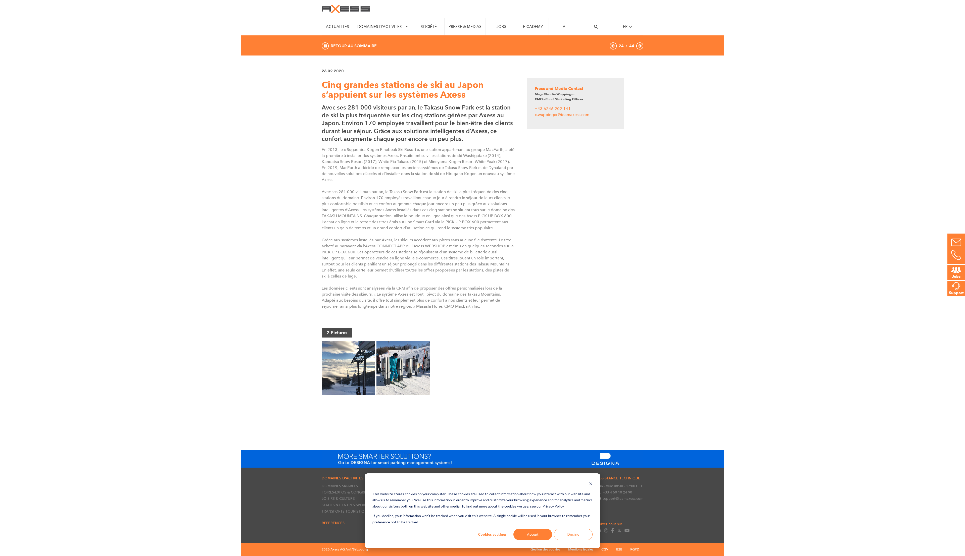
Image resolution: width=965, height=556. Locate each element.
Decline (573, 534)
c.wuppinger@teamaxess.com (562, 114)
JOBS (501, 26)
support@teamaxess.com (623, 498)
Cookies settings (492, 534)
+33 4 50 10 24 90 (617, 492)
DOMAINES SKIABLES (340, 486)
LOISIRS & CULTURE (338, 498)
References (333, 523)
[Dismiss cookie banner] (591, 484)
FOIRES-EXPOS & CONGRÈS (345, 492)
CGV (604, 549)
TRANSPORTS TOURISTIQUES (346, 511)
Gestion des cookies (545, 549)
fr (625, 26)
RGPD (634, 549)
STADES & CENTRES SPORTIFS (347, 505)
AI (564, 26)
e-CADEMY (533, 26)
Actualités (337, 26)
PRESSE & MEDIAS (465, 26)
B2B (619, 549)
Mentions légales (580, 549)
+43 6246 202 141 (553, 108)
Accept (533, 534)
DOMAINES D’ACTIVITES (379, 26)
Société (429, 26)
